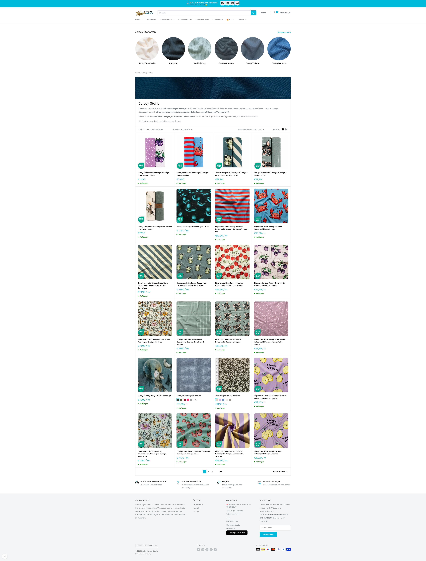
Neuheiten (152, 20)
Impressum (198, 504)
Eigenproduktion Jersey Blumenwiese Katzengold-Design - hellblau (154, 340)
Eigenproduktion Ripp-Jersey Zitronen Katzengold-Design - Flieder (270, 397)
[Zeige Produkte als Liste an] (286, 129)
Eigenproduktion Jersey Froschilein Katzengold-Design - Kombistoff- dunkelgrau (153, 285)
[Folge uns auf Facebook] (198, 549)
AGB (228, 518)
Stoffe (138, 20)
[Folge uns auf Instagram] (202, 549)
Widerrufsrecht (233, 514)
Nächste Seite (279, 472)
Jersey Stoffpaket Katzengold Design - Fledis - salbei (270, 174)
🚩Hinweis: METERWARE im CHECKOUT (238, 505)
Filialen (241, 20)
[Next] (291, 49)
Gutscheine (217, 20)
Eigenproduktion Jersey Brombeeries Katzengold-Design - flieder (270, 284)
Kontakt (196, 508)
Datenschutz (232, 521)
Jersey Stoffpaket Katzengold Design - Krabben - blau (193, 174)
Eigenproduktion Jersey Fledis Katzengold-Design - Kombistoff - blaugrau (191, 342)
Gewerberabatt (233, 525)
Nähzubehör (183, 20)
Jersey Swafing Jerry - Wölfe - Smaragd (154, 396)
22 (221, 472)
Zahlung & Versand (234, 511)
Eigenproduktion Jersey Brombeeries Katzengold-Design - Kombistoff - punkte (270, 342)
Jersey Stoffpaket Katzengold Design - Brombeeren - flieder (154, 174)
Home (137, 73)
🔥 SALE (230, 20)
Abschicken (268, 534)
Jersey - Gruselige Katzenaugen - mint (193, 226)
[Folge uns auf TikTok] (211, 549)
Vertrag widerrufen (237, 533)
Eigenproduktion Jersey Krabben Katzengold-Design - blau (268, 227)
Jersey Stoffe (147, 73)
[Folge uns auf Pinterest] (206, 549)
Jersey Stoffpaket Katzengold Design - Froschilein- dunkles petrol (231, 174)
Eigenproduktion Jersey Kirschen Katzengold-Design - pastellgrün (229, 284)
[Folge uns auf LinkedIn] (215, 549)
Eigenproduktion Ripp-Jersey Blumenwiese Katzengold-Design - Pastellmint (152, 454)
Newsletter (231, 528)
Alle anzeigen (284, 32)
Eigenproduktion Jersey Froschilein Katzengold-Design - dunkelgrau (191, 284)
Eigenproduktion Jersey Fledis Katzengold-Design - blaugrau (228, 340)
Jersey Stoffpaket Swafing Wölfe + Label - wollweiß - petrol (155, 227)
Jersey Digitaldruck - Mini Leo (227, 396)
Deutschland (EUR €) (145, 545)
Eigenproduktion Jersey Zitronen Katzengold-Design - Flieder (268, 452)
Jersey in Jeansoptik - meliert (189, 396)
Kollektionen (166, 20)
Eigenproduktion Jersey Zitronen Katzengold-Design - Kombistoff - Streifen (229, 454)
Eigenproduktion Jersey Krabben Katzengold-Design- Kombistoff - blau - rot (231, 229)
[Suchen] (253, 12)
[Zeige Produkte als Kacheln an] (283, 129)
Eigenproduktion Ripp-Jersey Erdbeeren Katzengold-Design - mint (193, 452)
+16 (195, 399)
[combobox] (204, 12)
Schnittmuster (202, 20)
